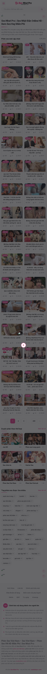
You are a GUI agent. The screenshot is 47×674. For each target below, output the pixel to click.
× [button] (23, 345)
